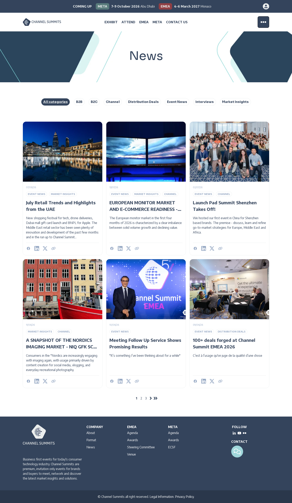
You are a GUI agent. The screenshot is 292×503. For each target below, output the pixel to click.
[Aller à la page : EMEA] (185, 6)
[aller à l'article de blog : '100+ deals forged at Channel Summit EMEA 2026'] (229, 323)
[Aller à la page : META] (125, 6)
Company (94, 427)
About (90, 433)
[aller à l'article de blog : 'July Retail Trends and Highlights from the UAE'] (62, 188)
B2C (94, 102)
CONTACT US (177, 22)
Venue (131, 454)
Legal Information (162, 497)
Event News (177, 102)
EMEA (144, 22)
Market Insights (235, 102)
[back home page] (48, 22)
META (157, 22)
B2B (79, 102)
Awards (132, 440)
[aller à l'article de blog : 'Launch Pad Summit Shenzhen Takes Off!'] (229, 188)
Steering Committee (141, 447)
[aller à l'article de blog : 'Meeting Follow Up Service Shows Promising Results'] (146, 323)
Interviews (204, 102)
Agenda (132, 433)
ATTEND (128, 22)
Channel (113, 102)
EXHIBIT (111, 22)
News (90, 447)
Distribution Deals (143, 102)
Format (91, 440)
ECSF (171, 447)
